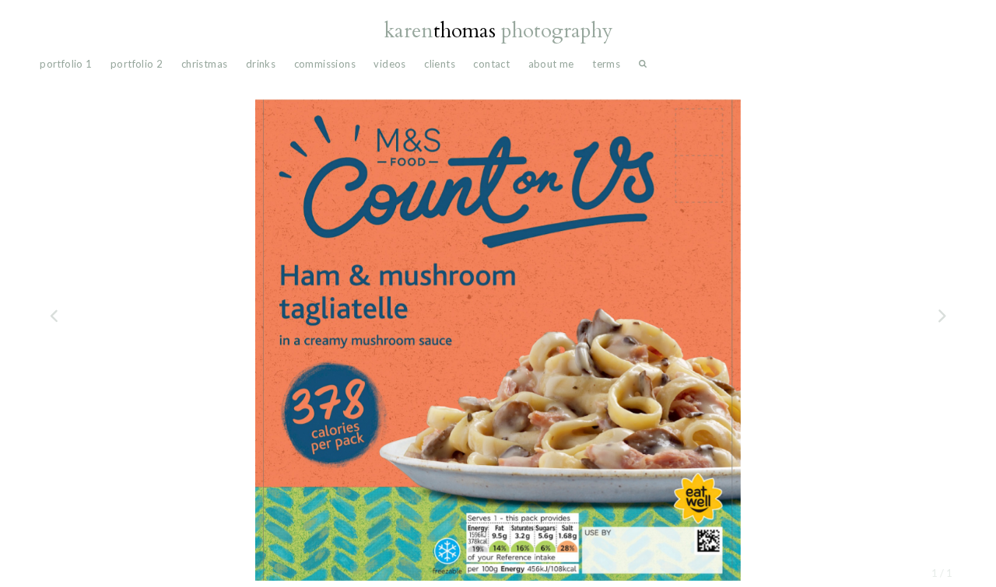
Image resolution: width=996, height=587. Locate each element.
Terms (606, 64)
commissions (325, 64)
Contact (491, 64)
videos (389, 64)
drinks (260, 64)
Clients (439, 64)
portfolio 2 (136, 64)
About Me (551, 64)
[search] (643, 67)
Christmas (204, 64)
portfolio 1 (66, 64)
